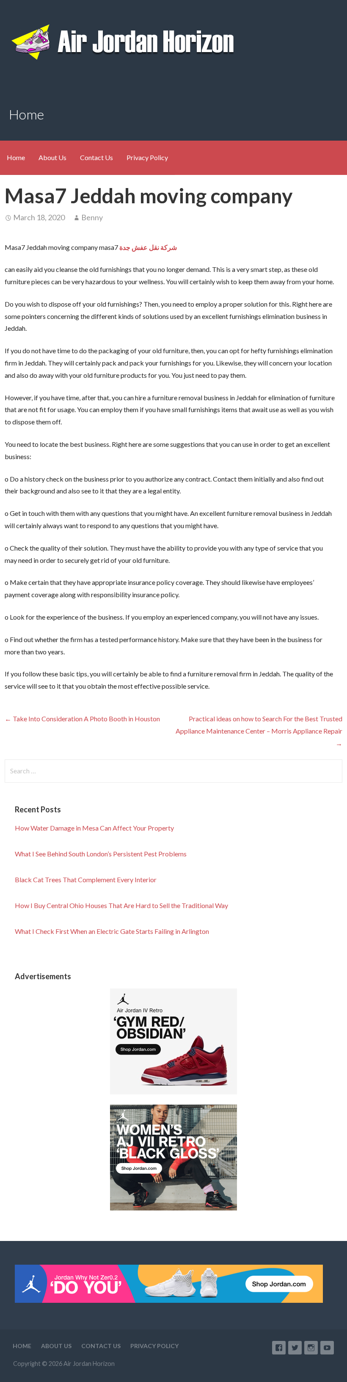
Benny (92, 217)
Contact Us (96, 157)
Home (16, 157)
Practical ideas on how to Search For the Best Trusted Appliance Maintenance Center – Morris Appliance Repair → (259, 731)
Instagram (311, 1347)
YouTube (327, 1347)
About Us (52, 157)
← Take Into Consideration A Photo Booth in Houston (82, 719)
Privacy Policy (147, 157)
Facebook (279, 1347)
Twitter (295, 1347)
